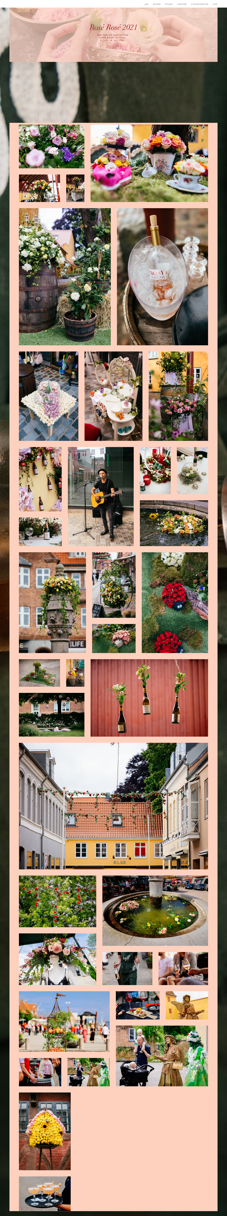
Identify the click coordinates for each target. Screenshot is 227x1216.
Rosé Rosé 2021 (113, 27)
